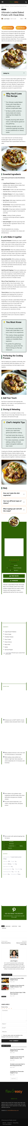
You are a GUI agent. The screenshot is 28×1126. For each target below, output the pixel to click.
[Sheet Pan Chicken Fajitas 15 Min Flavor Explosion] (5, 994)
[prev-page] (2, 999)
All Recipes (7, 6)
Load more (13, 1078)
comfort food (14, 926)
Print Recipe (21, 27)
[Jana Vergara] (2, 18)
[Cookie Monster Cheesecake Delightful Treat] (5, 1073)
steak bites (4, 928)
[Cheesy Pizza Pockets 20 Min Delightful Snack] (5, 980)
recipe (19, 926)
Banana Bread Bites (6, 943)
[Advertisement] (14, 547)
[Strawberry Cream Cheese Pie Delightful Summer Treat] (5, 987)
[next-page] (5, 999)
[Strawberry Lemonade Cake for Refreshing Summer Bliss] (5, 1066)
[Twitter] (10, 22)
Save (15, 22)
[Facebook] (7, 22)
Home (2, 6)
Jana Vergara (7, 18)
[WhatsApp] (17, 22)
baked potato (7, 926)
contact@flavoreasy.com (13, 1110)
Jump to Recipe (8, 27)
